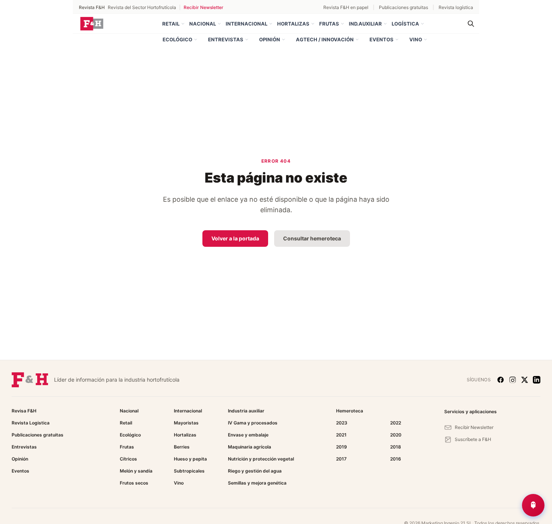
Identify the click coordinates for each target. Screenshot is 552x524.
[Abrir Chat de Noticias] (533, 505)
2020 (395, 435)
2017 (341, 459)
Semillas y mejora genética (257, 483)
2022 (395, 423)
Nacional (202, 24)
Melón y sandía (136, 471)
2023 (341, 423)
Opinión (269, 39)
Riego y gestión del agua (255, 471)
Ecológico (177, 39)
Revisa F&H (24, 411)
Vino (415, 39)
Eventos (382, 39)
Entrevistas (225, 39)
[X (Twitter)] (524, 380)
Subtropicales (189, 471)
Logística (405, 24)
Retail (170, 24)
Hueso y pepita (190, 459)
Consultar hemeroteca (312, 238)
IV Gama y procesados (253, 423)
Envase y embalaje (248, 435)
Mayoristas (186, 423)
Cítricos (128, 459)
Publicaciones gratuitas (403, 7)
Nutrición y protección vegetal (261, 459)
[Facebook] (500, 380)
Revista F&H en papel (345, 7)
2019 (341, 447)
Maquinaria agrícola (249, 447)
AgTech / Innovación (325, 39)
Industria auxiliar (246, 411)
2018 (395, 447)
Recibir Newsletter (203, 7)
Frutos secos (134, 483)
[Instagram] (512, 380)
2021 (341, 435)
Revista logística (456, 7)
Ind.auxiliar (365, 24)
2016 (395, 459)
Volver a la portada (235, 238)
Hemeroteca (349, 411)
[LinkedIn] (536, 380)
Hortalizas (293, 24)
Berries (182, 447)
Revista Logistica (31, 423)
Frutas (329, 24)
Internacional (246, 24)
